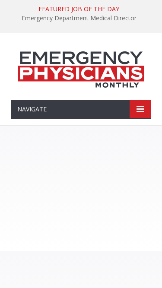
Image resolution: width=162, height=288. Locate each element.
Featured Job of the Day (78, 9)
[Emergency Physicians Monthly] (81, 68)
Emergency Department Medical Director (79, 18)
